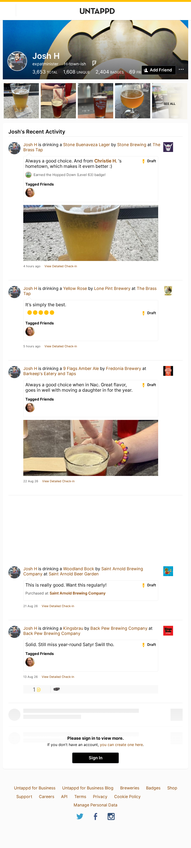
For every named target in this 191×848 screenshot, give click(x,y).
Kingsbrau (73, 628)
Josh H (30, 144)
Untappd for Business (34, 787)
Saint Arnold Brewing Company (78, 593)
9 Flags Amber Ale (81, 368)
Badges (153, 787)
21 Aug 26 (30, 606)
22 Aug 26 (30, 481)
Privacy (100, 796)
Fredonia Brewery (123, 368)
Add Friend (161, 69)
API (64, 796)
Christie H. (105, 161)
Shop (172, 787)
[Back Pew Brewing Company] (56, 689)
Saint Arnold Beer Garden (74, 573)
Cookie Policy (127, 796)
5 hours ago (32, 346)
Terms (80, 796)
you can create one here (121, 744)
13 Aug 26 (30, 677)
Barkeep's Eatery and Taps (49, 373)
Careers (46, 796)
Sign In (95, 757)
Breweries (129, 787)
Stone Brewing (131, 144)
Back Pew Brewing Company (118, 628)
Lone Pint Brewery (112, 288)
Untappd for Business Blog (87, 787)
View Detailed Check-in (60, 266)
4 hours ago (32, 266)
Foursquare (94, 63)
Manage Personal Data (95, 804)
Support (24, 796)
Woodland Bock (78, 568)
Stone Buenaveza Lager (86, 144)
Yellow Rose (75, 288)
